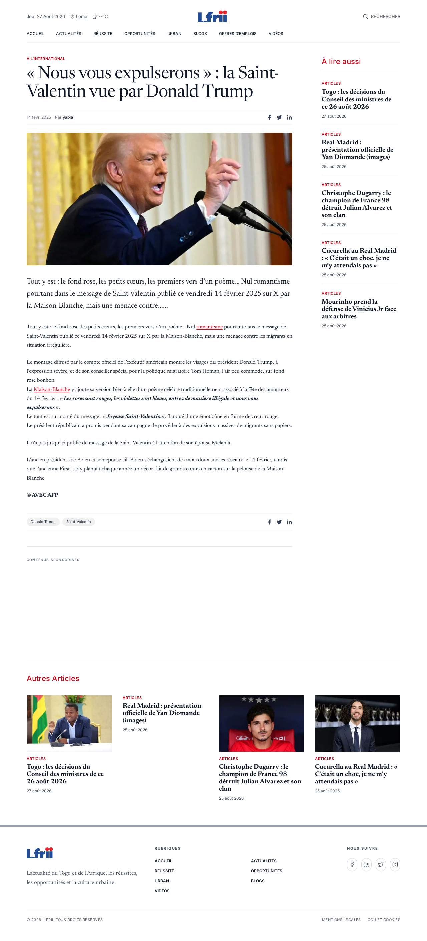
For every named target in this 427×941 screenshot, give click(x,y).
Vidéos (276, 33)
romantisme (209, 327)
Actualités (68, 33)
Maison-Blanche (52, 389)
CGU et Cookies (384, 919)
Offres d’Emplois (237, 33)
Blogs (200, 33)
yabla (68, 117)
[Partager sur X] (279, 117)
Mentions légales (341, 919)
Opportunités (139, 33)
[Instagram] (395, 864)
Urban (174, 33)
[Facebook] (352, 864)
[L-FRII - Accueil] (213, 17)
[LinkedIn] (366, 864)
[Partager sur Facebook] (269, 117)
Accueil (35, 33)
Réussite (102, 33)
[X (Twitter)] (381, 864)
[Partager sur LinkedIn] (289, 117)
